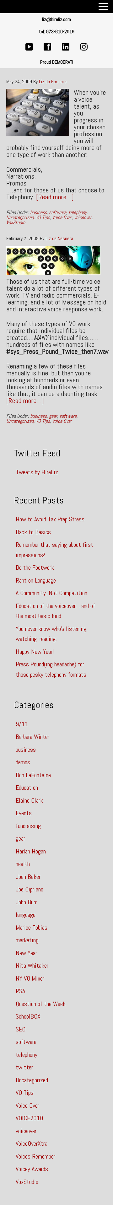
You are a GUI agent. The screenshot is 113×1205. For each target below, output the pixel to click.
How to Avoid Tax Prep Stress (50, 519)
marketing (27, 940)
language (25, 915)
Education (27, 787)
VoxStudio (15, 222)
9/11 (22, 724)
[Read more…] (55, 196)
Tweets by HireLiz (37, 472)
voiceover (83, 217)
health (23, 864)
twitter (24, 1067)
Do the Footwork (35, 567)
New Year (26, 953)
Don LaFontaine (33, 775)
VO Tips (43, 217)
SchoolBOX (28, 1016)
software (57, 212)
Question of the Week (41, 1004)
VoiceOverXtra (31, 1143)
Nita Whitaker (32, 965)
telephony (77, 212)
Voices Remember (35, 1156)
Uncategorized (20, 217)
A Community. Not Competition (51, 593)
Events (24, 813)
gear (53, 416)
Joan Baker (28, 877)
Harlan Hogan (31, 851)
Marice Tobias (31, 927)
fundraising (28, 826)
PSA (20, 991)
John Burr (26, 902)
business (38, 212)
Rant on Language (36, 580)
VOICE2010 (29, 1118)
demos (23, 762)
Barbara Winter (32, 737)
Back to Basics (33, 532)
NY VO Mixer (30, 978)
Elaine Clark (29, 800)
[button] (103, 7)
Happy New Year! (35, 652)
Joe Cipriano (29, 889)
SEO (20, 1029)
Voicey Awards (32, 1169)
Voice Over (62, 217)
